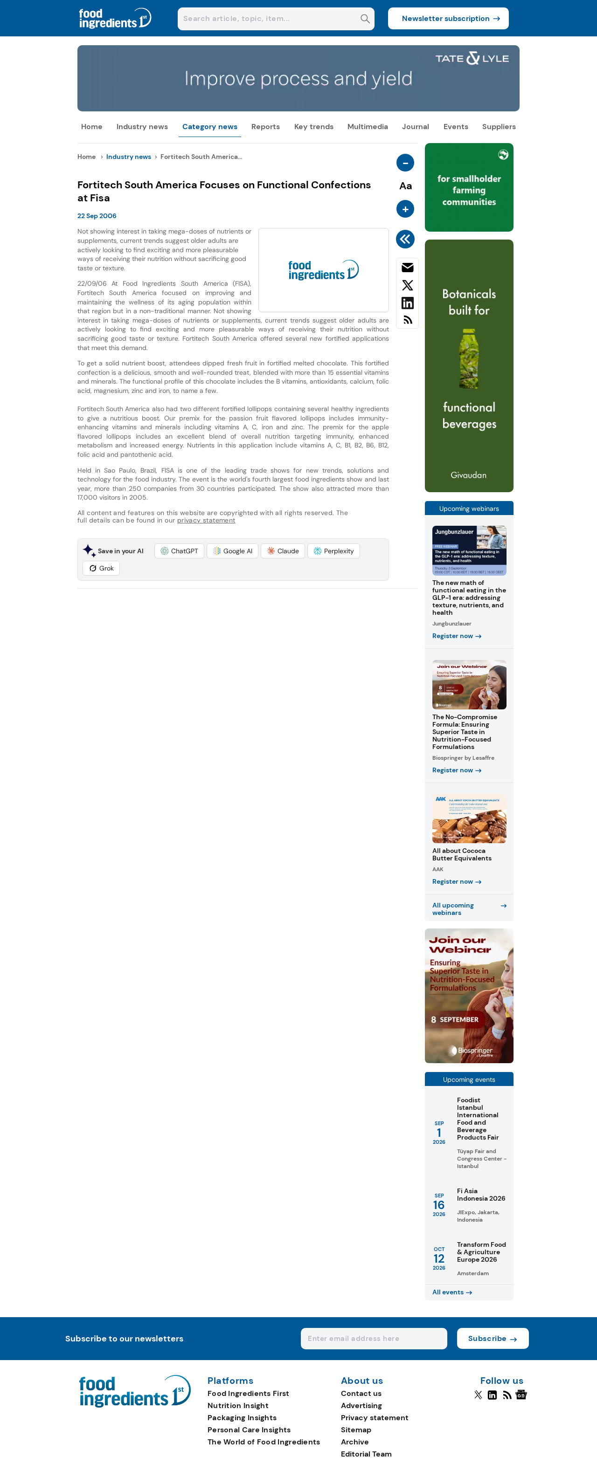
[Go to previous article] (407, 239)
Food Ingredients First (249, 1393)
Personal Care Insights (249, 1429)
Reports (265, 126)
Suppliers (499, 126)
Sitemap (356, 1429)
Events (456, 126)
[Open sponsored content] (298, 108)
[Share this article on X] (407, 287)
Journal (415, 126)
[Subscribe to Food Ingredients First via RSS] (407, 323)
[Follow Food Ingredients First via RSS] (507, 1399)
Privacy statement (375, 1417)
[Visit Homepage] (116, 33)
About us (362, 1381)
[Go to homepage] (135, 1405)
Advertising (361, 1405)
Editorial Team (366, 1454)
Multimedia (367, 126)
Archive (355, 1441)
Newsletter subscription (446, 18)
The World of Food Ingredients (264, 1441)
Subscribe (487, 1338)
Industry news (142, 126)
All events (448, 1292)
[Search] (365, 20)
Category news (209, 126)
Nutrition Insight (238, 1405)
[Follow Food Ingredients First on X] (478, 1399)
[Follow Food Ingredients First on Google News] (522, 1399)
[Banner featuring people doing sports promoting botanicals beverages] (469, 489)
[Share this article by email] (407, 269)
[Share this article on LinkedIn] (407, 305)
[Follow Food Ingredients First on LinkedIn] (492, 1399)
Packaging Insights (242, 1417)
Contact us (361, 1393)
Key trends (313, 126)
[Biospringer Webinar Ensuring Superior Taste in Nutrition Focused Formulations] (469, 1060)
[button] (179, 550)
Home (92, 126)
